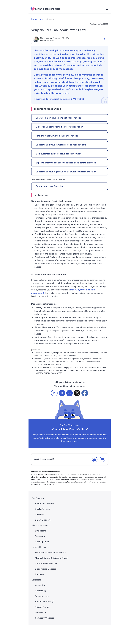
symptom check (60, 82)
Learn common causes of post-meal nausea (58, 117)
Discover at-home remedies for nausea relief (59, 126)
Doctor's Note (37, 19)
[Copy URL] (54, 393)
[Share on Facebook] (84, 393)
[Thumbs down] (102, 459)
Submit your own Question (50, 186)
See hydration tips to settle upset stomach (58, 153)
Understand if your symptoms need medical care (61, 144)
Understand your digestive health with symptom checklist (66, 171)
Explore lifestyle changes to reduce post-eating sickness (66, 162)
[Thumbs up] (94, 459)
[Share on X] (77, 393)
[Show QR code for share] (62, 393)
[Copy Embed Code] (69, 393)
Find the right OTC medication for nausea (57, 135)
